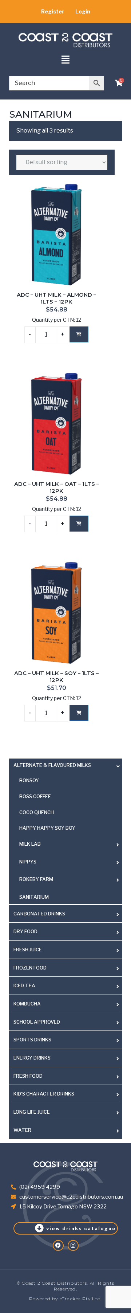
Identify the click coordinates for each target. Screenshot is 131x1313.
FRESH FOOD (28, 1076)
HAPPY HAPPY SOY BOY (47, 828)
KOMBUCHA (27, 1004)
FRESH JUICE (27, 949)
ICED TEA (24, 985)
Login (82, 11)
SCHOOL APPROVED (36, 1022)
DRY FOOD (25, 931)
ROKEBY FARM (36, 879)
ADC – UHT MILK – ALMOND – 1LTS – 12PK (56, 298)
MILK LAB (30, 844)
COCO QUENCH (36, 812)
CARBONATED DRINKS (39, 913)
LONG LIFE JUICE (31, 1112)
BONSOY (29, 780)
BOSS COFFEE (35, 796)
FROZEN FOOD (30, 968)
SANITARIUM (34, 897)
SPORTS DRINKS (32, 1039)
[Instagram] (73, 1245)
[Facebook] (58, 1245)
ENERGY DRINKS (32, 1058)
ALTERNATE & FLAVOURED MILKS (52, 765)
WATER (22, 1130)
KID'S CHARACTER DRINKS (43, 1094)
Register (52, 11)
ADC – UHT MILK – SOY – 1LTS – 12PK (56, 677)
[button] (65, 60)
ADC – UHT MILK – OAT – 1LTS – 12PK (56, 488)
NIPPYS (27, 862)
